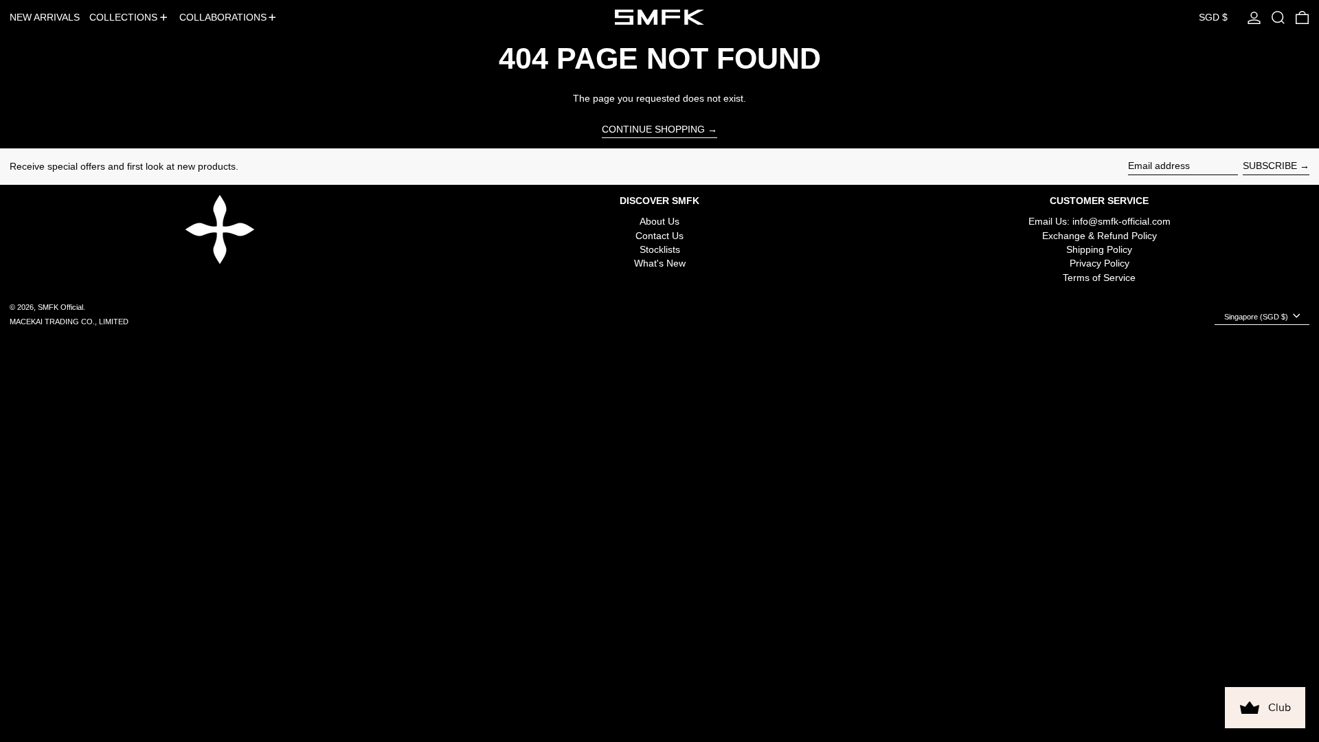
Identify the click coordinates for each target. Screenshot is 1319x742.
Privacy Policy (1099, 263)
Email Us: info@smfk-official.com (1099, 221)
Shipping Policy (1099, 249)
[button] (1278, 17)
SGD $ (1213, 17)
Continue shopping (653, 129)
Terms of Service (1099, 277)
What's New (660, 263)
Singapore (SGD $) (1257, 317)
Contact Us (659, 235)
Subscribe (1270, 165)
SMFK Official (60, 307)
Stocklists (660, 249)
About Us (659, 221)
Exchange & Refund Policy (1099, 235)
